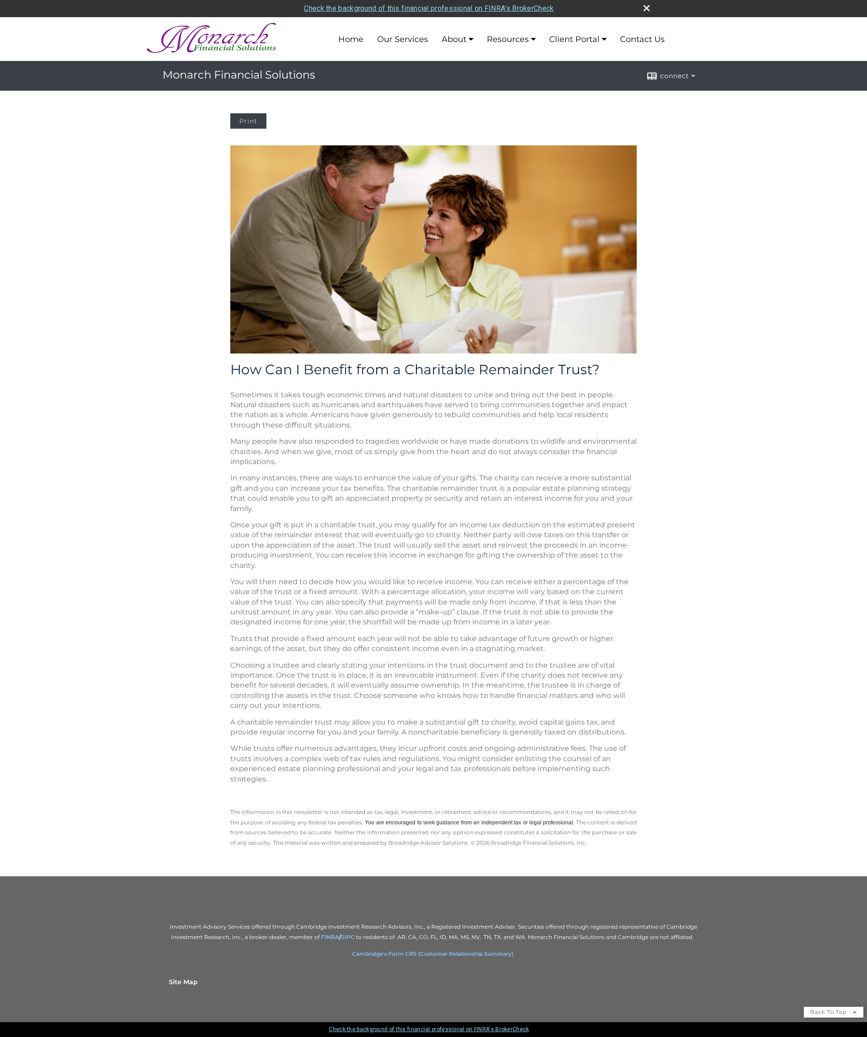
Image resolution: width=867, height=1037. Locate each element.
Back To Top (829, 1012)
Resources (508, 39)
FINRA (330, 937)
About (454, 39)
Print (248, 121)
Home (351, 39)
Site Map (183, 982)
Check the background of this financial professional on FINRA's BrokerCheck (429, 8)
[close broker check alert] (646, 8)
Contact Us (642, 39)
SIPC (348, 937)
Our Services (402, 39)
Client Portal (574, 39)
